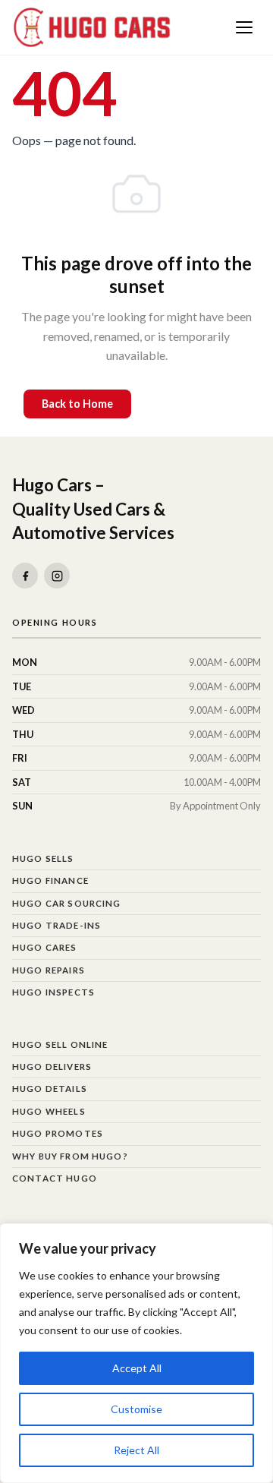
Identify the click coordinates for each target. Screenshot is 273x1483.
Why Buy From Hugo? (70, 1156)
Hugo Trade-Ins (56, 925)
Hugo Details (49, 1088)
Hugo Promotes (57, 1133)
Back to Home (77, 403)
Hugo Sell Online (60, 1044)
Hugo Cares (44, 947)
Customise (136, 1409)
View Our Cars (195, 403)
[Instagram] (57, 575)
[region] (136, 1353)
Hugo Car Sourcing (66, 903)
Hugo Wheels (49, 1111)
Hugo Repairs (48, 970)
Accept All (137, 1368)
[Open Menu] (244, 27)
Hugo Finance (50, 880)
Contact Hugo (54, 1178)
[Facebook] (25, 575)
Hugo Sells (43, 858)
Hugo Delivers (52, 1066)
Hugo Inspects (53, 992)
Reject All (136, 1450)
